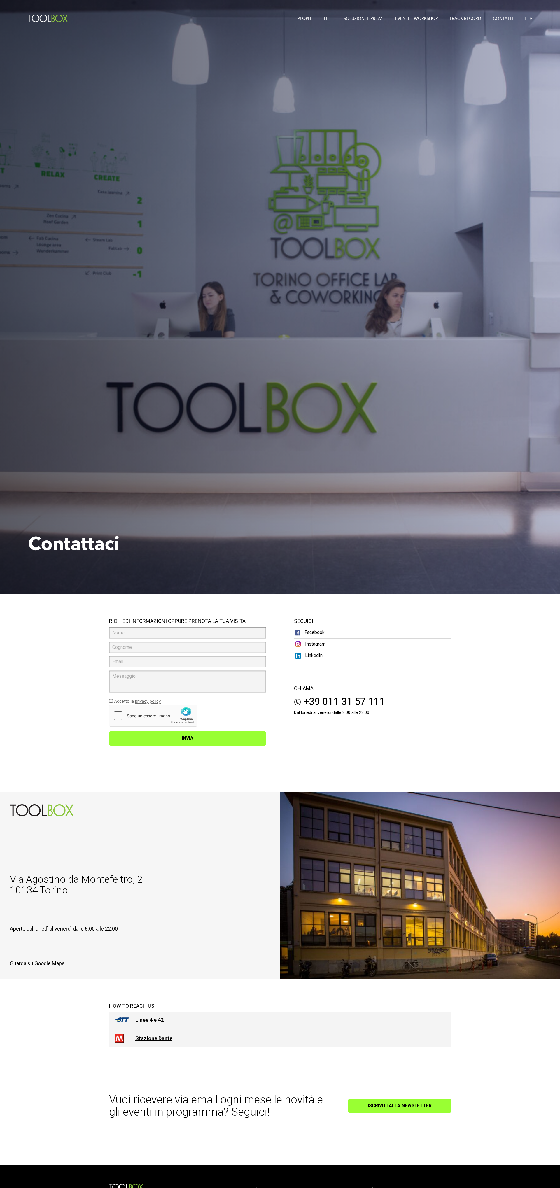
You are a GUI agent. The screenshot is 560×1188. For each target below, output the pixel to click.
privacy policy (148, 701)
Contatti (503, 18)
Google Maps (49, 963)
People (305, 18)
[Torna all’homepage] (48, 18)
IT (526, 18)
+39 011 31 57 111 (343, 701)
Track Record (465, 18)
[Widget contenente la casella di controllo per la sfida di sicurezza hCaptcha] (153, 716)
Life (328, 18)
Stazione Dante (153, 1038)
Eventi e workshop (416, 18)
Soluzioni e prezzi (364, 18)
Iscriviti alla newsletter (400, 1105)
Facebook (314, 632)
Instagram (315, 644)
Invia (187, 738)
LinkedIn (313, 655)
